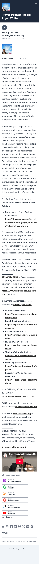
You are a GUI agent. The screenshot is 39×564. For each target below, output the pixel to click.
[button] (4, 27)
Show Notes (7, 58)
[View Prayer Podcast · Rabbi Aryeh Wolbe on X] (23, 526)
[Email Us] (27, 526)
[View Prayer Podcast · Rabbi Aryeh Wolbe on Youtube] (3, 526)
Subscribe (32, 541)
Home (4, 541)
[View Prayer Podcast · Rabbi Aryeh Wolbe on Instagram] (7, 526)
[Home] (6, 7)
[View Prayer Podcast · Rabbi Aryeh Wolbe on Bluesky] (19, 526)
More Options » (7, 517)
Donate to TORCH (21, 541)
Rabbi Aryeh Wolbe (22, 304)
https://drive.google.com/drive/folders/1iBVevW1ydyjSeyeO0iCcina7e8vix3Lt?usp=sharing (21, 222)
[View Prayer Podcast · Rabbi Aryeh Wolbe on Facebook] (11, 526)
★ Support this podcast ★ (14, 447)
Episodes (10, 541)
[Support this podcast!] (32, 526)
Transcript (21, 58)
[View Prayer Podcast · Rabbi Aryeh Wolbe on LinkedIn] (15, 526)
